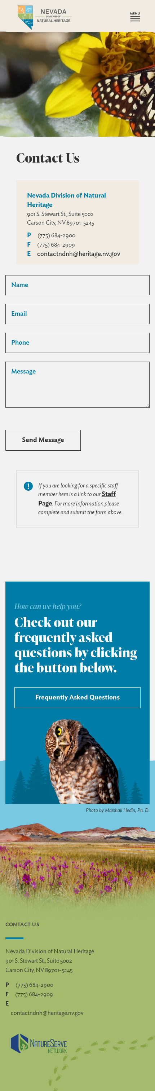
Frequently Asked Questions (77, 697)
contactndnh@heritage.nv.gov (78, 254)
